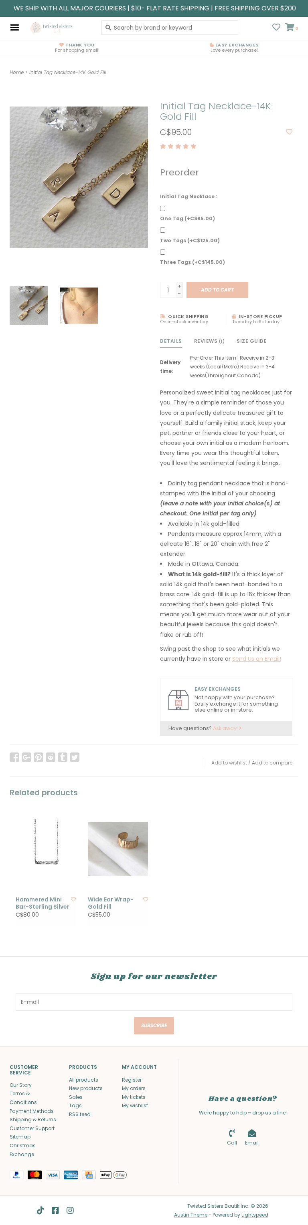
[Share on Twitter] (74, 757)
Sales (76, 1097)
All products (83, 1079)
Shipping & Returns (33, 1119)
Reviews (209, 341)
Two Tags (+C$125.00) (190, 240)
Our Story (21, 1085)
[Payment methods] (19, 1176)
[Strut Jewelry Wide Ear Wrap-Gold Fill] (118, 849)
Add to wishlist (229, 762)
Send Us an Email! (256, 659)
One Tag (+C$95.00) (187, 218)
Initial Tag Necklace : (188, 196)
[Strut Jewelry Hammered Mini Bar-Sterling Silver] (46, 849)
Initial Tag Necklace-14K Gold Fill (67, 72)
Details (171, 341)
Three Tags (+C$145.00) (192, 262)
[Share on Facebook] (14, 757)
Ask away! (226, 728)
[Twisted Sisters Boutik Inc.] (58, 27)
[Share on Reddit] (50, 757)
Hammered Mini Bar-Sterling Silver (42, 903)
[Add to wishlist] (289, 132)
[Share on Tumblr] (62, 757)
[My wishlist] (276, 28)
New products (86, 1088)
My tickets (134, 1097)
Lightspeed (254, 1214)
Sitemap (20, 1136)
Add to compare (272, 762)
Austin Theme (190, 1214)
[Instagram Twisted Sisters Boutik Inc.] (70, 1211)
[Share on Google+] (26, 757)
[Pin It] (38, 757)
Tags (75, 1105)
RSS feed (80, 1114)
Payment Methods (32, 1111)
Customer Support (32, 1128)
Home (17, 72)
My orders (134, 1088)
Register (132, 1079)
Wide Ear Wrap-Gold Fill (111, 903)
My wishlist (135, 1105)
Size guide (252, 341)
